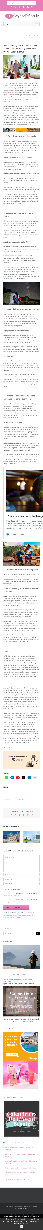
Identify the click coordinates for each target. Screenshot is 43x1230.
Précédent (28, 35)
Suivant (35, 35)
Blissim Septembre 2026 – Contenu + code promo (20, 1168)
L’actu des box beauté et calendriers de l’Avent (21, 1143)
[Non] (40, 1222)
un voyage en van (33, 316)
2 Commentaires (19, 799)
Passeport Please (8, 799)
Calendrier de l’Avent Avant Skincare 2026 (18, 1180)
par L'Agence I (24, 1208)
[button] (5, 837)
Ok (22, 1226)
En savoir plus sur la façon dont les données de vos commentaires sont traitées (20, 915)
